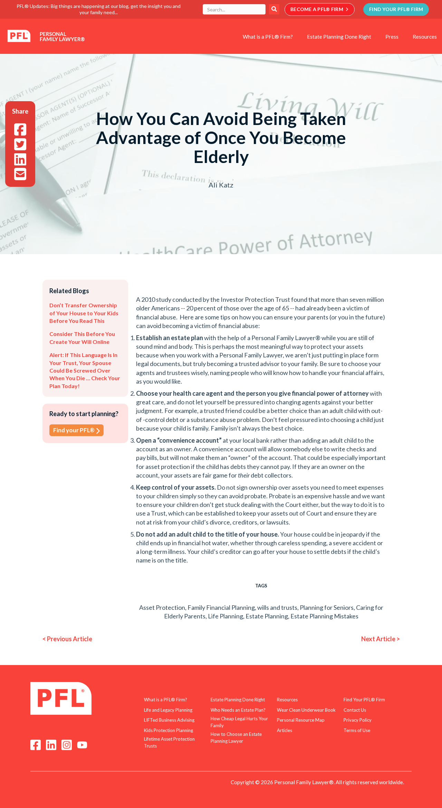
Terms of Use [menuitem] (357, 730)
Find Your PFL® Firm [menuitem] (364, 699)
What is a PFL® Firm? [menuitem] (268, 36)
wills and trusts (277, 607)
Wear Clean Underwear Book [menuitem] (306, 710)
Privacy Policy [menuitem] (358, 720)
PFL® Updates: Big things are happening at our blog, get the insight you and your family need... (99, 9)
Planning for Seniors (327, 607)
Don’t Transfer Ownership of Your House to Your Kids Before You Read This (83, 313)
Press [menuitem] (391, 36)
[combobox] (234, 9)
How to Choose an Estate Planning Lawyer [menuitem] (236, 737)
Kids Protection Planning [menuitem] (168, 730)
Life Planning (225, 616)
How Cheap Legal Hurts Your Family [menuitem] (239, 722)
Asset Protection (162, 607)
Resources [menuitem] (425, 36)
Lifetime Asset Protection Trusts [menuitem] (169, 742)
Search (274, 9)
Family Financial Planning (221, 607)
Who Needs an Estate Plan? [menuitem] (238, 710)
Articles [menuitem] (284, 730)
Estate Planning (267, 616)
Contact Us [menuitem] (355, 710)
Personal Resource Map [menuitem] (301, 720)
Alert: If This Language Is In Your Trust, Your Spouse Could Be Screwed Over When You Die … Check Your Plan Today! (84, 370)
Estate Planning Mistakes (324, 616)
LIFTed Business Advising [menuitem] (169, 720)
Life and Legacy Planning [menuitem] (168, 710)
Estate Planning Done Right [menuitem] (339, 36)
